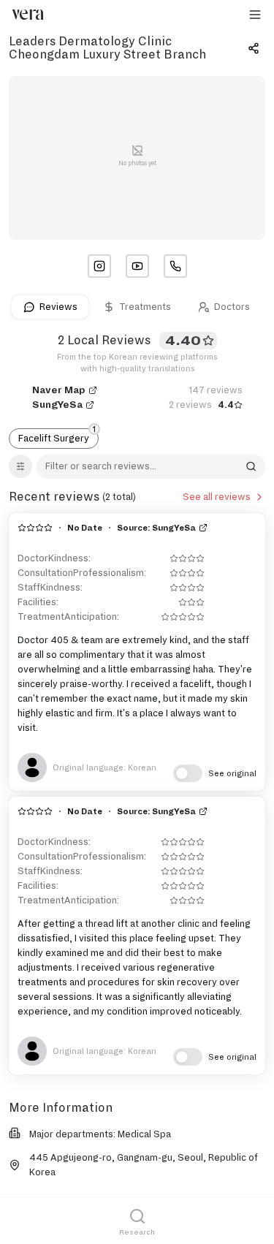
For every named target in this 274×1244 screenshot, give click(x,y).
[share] (253, 48)
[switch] (214, 773)
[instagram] (99, 266)
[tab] (50, 307)
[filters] (20, 466)
